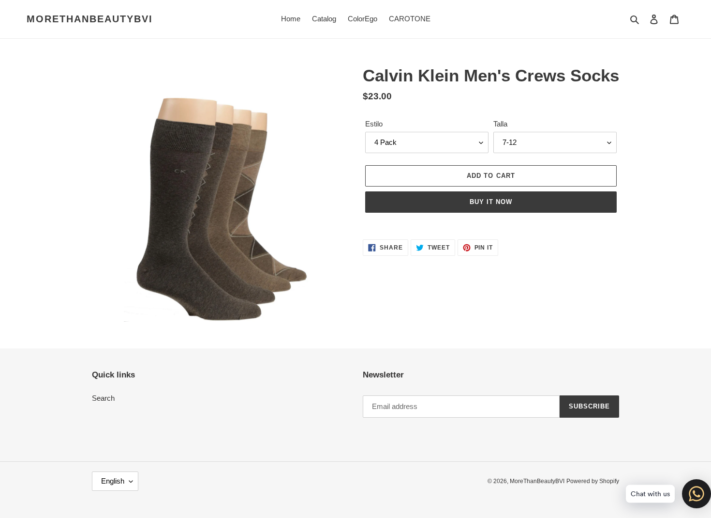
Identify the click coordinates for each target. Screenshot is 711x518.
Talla (500, 124)
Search (103, 398)
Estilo (374, 124)
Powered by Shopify (592, 481)
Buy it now (491, 201)
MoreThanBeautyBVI (90, 19)
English (112, 481)
